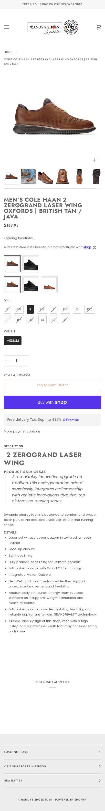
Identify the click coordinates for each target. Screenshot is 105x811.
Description (13, 446)
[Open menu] (11, 27)
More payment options (22, 431)
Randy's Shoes (32, 799)
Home (8, 52)
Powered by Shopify (71, 799)
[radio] (12, 263)
